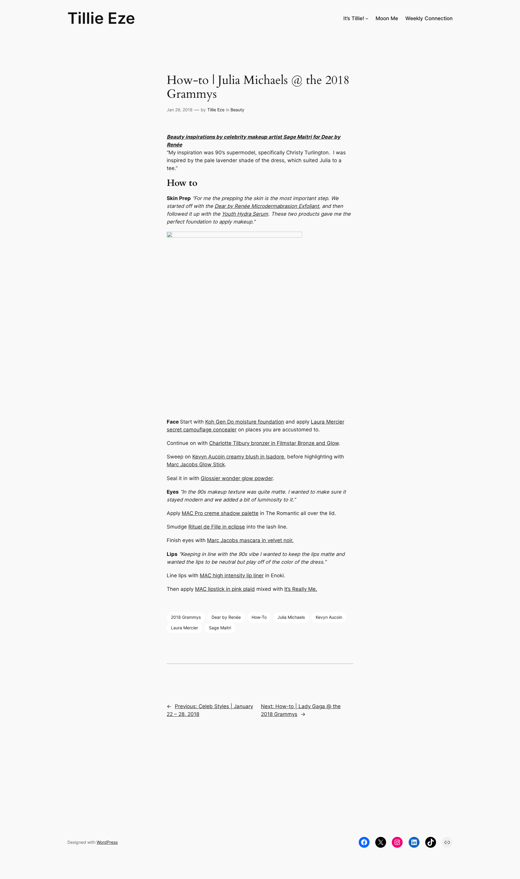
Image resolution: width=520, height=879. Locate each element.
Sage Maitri (297, 137)
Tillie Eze (101, 18)
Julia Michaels (291, 617)
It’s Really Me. (300, 589)
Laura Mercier (184, 627)
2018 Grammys (186, 617)
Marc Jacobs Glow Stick (196, 464)
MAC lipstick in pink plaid (225, 589)
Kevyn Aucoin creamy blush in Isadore (238, 457)
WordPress (107, 842)
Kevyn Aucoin (329, 617)
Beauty (237, 109)
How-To (259, 617)
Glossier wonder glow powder (237, 478)
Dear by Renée (267, 206)
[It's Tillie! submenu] (366, 18)
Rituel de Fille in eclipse (216, 527)
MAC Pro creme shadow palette (220, 513)
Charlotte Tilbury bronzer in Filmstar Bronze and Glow (274, 443)
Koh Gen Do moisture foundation (244, 422)
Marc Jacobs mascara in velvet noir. (250, 540)
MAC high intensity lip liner (232, 575)
